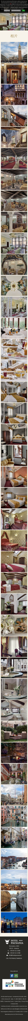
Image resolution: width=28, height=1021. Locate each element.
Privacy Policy (25, 1001)
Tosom (12, 1001)
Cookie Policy (18, 1001)
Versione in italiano (16, 10)
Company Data (14, 1003)
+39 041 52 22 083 (14, 951)
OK (23, 10)
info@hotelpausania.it (15, 955)
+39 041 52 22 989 (14, 953)
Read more (7, 10)
